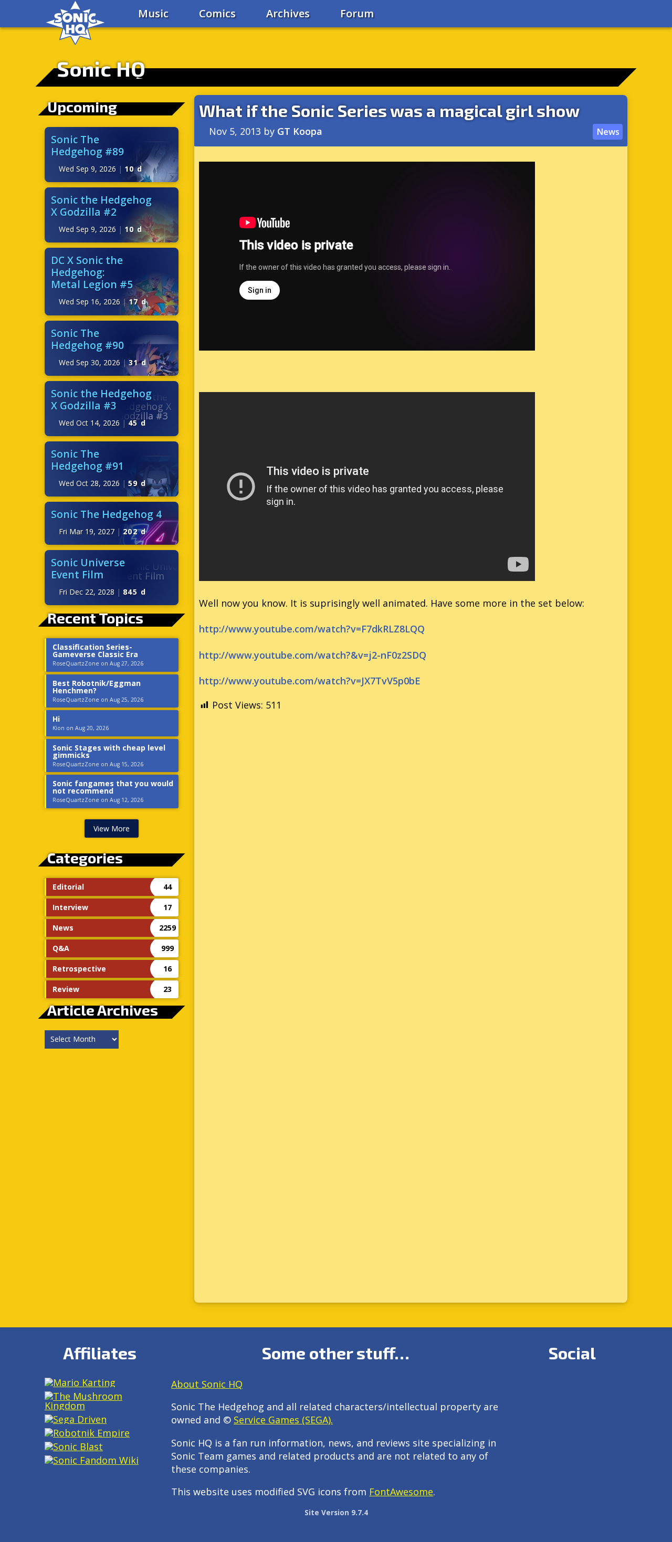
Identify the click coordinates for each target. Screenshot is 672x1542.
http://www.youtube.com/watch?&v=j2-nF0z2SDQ (312, 655)
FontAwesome (401, 1491)
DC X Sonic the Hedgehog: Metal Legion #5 (92, 272)
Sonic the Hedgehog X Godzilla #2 (101, 206)
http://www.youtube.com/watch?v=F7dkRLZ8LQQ (312, 628)
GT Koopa (299, 131)
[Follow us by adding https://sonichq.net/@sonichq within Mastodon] (527, 1388)
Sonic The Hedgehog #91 (87, 460)
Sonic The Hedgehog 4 (106, 514)
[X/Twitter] (572, 1388)
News (608, 132)
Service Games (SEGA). (283, 1419)
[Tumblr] (595, 1388)
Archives (288, 13)
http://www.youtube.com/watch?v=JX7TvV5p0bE (310, 680)
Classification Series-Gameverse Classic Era (95, 650)
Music (153, 13)
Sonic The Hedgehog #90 (87, 339)
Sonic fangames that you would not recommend (112, 787)
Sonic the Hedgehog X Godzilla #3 (101, 399)
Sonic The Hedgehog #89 (87, 145)
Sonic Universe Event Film (88, 568)
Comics (217, 13)
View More (111, 828)
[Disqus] (411, 877)
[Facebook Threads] (549, 1414)
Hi (56, 719)
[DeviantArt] (617, 1388)
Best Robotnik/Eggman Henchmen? (96, 687)
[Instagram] (549, 1388)
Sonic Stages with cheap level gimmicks (108, 751)
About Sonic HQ (207, 1384)
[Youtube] (527, 1414)
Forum (357, 13)
